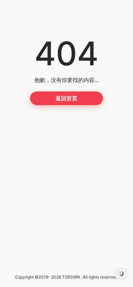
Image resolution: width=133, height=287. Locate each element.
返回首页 (66, 98)
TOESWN (71, 277)
